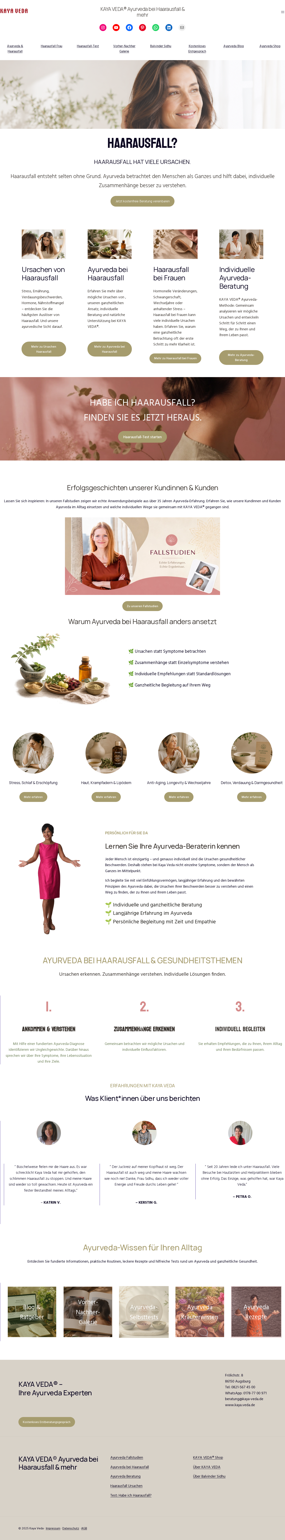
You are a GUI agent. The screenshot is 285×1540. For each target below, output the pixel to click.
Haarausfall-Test (88, 46)
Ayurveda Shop (270, 46)
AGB (84, 1528)
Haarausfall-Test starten (142, 437)
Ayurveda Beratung (125, 1476)
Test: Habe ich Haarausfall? (130, 1495)
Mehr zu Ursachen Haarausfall (43, 349)
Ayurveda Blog (233, 46)
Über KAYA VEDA (206, 1467)
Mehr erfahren (33, 797)
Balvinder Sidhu (160, 46)
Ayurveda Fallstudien (126, 1457)
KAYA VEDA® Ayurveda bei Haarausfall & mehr (142, 11)
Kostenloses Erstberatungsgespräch (46, 1422)
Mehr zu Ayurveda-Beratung (241, 357)
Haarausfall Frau (51, 46)
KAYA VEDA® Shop (208, 1457)
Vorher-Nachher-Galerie (88, 1312)
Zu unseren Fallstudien (142, 606)
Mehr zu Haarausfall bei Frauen (175, 358)
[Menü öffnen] (282, 12)
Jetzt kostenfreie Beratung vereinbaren (143, 201)
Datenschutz (70, 1528)
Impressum (53, 1528)
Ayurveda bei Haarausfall (129, 1467)
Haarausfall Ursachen (126, 1485)
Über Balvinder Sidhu (209, 1476)
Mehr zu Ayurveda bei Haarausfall (109, 349)
